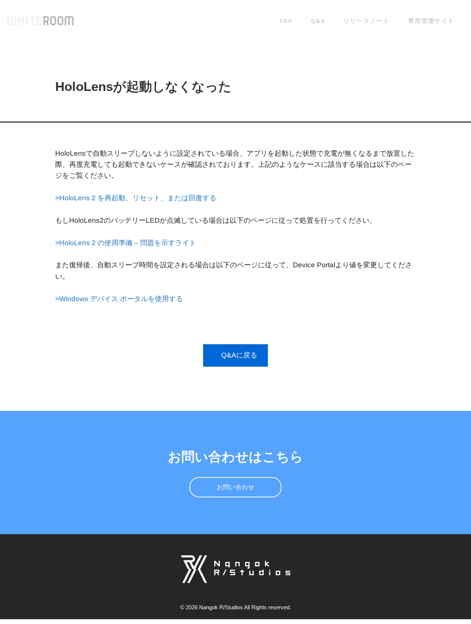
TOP (286, 20)
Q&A (318, 20)
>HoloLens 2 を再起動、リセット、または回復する (135, 198)
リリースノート (366, 20)
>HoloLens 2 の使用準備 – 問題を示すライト (125, 243)
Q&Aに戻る (239, 355)
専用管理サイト (431, 20)
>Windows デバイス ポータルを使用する (119, 299)
